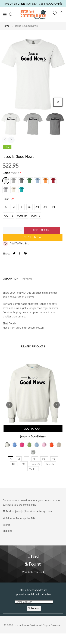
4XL (53, 206)
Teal (21, 189)
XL (29, 206)
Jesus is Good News (33, 436)
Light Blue (37, 181)
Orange (45, 181)
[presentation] (5, 139)
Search (7, 524)
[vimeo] (25, 253)
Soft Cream (14, 189)
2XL (37, 206)
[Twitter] (14, 253)
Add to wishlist (19, 243)
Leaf (29, 181)
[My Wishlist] (54, 14)
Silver (6, 189)
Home (6, 25)
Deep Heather (21, 181)
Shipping (7, 530)
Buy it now (33, 237)
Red (53, 181)
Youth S (8, 215)
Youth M (22, 215)
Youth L (35, 215)
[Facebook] (19, 253)
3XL (45, 206)
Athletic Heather (14, 181)
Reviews (28, 278)
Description (10, 278)
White (6, 181)
